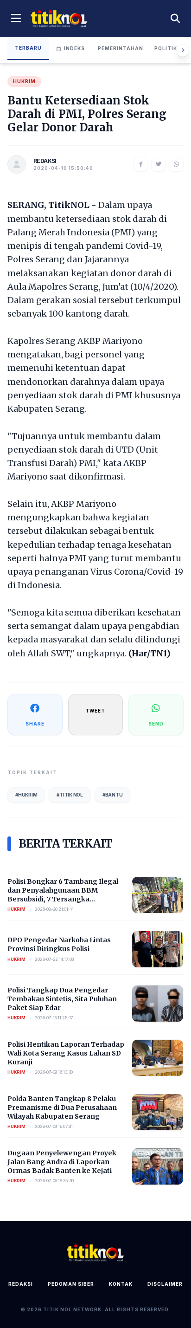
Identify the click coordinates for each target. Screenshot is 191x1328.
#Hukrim (26, 794)
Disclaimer (165, 1284)
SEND (156, 723)
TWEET (95, 710)
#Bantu (112, 794)
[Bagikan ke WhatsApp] (176, 164)
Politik (165, 48)
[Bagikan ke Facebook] (141, 164)
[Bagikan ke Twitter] (158, 164)
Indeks (74, 48)
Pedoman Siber (71, 1284)
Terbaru (28, 48)
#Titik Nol (70, 794)
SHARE (35, 723)
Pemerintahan (120, 48)
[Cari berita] (175, 18)
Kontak (121, 1284)
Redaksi (20, 1284)
